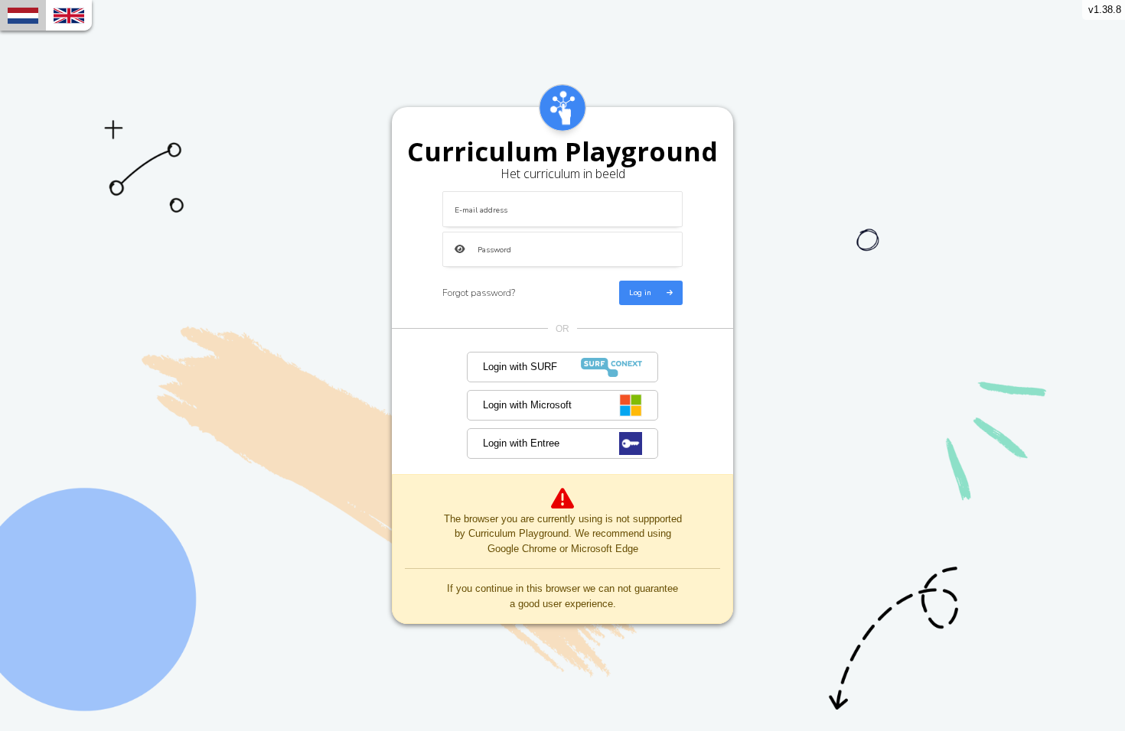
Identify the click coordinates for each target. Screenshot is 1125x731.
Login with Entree (521, 443)
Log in (640, 293)
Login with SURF (520, 366)
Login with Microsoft (527, 405)
